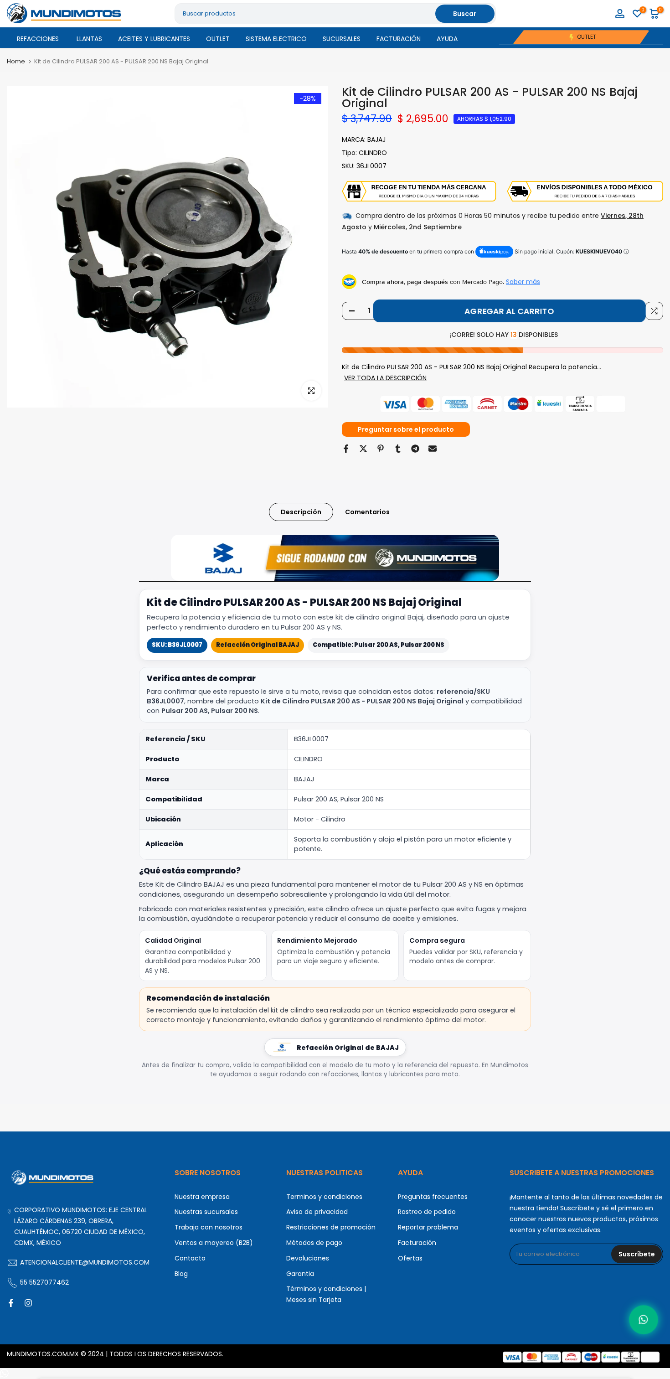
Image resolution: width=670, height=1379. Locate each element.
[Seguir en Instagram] (28, 1302)
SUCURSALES (342, 38)
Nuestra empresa (202, 1196)
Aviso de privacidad (317, 1211)
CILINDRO (373, 152)
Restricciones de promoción (331, 1227)
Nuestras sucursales (206, 1211)
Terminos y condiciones (324, 1196)
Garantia (300, 1273)
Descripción (301, 511)
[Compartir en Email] (432, 448)
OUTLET (218, 38)
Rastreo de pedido (427, 1211)
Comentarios (367, 511)
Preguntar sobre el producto (406, 429)
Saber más (523, 281)
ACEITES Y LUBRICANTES (154, 38)
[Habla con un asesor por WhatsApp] (643, 1319)
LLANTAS (89, 38)
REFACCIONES (38, 38)
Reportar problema (428, 1227)
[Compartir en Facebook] (346, 448)
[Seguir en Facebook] (11, 1302)
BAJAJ (376, 139)
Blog (181, 1273)
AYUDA (447, 38)
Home (16, 61)
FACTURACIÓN (398, 38)
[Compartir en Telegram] (415, 448)
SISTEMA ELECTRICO (276, 38)
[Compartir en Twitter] (363, 448)
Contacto (190, 1258)
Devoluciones (307, 1258)
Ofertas (410, 1258)
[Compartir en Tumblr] (398, 448)
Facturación (417, 1242)
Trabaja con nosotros (208, 1227)
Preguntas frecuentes (433, 1196)
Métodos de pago (314, 1242)
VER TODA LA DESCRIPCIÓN (385, 378)
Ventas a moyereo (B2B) (214, 1242)
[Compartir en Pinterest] (380, 448)
